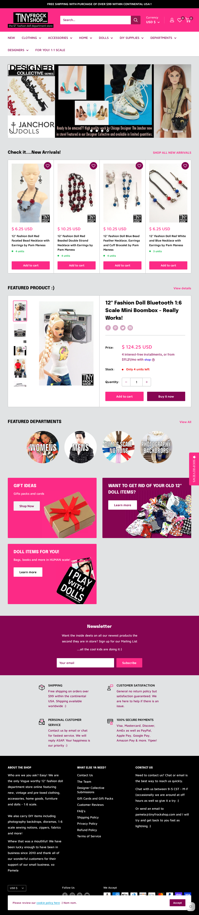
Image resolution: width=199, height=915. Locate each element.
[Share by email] (130, 328)
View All (186, 422)
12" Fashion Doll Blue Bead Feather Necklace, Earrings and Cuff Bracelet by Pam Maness (121, 242)
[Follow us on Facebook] (65, 895)
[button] (47, 165)
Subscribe (129, 663)
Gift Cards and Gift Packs (95, 798)
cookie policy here (48, 902)
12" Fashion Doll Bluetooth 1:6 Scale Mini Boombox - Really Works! (143, 310)
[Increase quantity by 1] (147, 382)
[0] (179, 20)
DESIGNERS (16, 50)
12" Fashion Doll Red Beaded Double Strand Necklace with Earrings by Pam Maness (75, 242)
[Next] (191, 216)
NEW (11, 37)
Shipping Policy (88, 817)
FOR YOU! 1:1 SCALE (50, 50)
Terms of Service (89, 836)
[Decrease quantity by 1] (126, 382)
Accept (177, 902)
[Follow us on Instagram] (72, 895)
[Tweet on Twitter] (123, 328)
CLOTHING (29, 37)
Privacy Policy (87, 823)
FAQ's (81, 811)
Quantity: (112, 382)
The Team (84, 781)
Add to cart (30, 265)
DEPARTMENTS (161, 37)
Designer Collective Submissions (90, 790)
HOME (83, 37)
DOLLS (104, 37)
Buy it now (166, 396)
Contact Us (85, 775)
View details (183, 288)
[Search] (136, 20)
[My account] (172, 20)
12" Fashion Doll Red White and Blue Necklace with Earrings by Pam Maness (167, 240)
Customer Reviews (90, 804)
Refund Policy (87, 830)
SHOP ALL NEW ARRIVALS (172, 152)
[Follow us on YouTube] (87, 895)
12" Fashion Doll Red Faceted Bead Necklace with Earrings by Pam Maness (31, 240)
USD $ (13, 888)
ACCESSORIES (58, 37)
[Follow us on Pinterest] (79, 895)
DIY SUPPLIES (129, 37)
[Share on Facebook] (108, 328)
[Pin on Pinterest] (115, 328)
